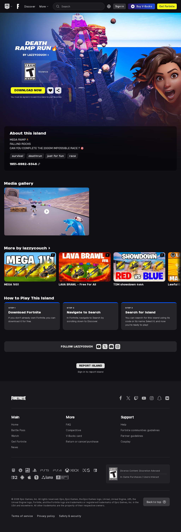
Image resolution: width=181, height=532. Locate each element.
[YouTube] (98, 346)
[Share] (58, 90)
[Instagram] (117, 346)
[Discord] (111, 346)
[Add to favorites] (50, 90)
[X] (105, 346)
